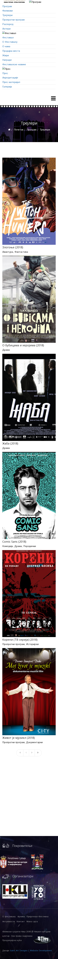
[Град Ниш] (36, 862)
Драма (6, 350)
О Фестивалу (9, 42)
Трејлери (7, 15)
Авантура (7, 252)
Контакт (21, 921)
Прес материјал (11, 82)
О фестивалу (9, 916)
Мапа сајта (32, 921)
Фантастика (21, 252)
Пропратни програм (13, 20)
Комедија (7, 546)
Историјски (32, 644)
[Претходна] (26, 752)
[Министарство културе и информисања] (14, 862)
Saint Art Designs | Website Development (31, 950)
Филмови (7, 11)
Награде (7, 60)
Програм (7, 6)
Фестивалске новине (14, 64)
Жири (5, 55)
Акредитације (10, 78)
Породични (29, 546)
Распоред (7, 24)
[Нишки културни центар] (15, 891)
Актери (6, 29)
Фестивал (8, 37)
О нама (6, 46)
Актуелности (8, 921)
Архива (21, 916)
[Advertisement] (29, 802)
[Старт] (19, 752)
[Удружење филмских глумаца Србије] (38, 892)
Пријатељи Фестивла (37, 916)
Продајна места (11, 51)
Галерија (7, 87)
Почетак (18, 130)
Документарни (34, 742)
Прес (5, 73)
